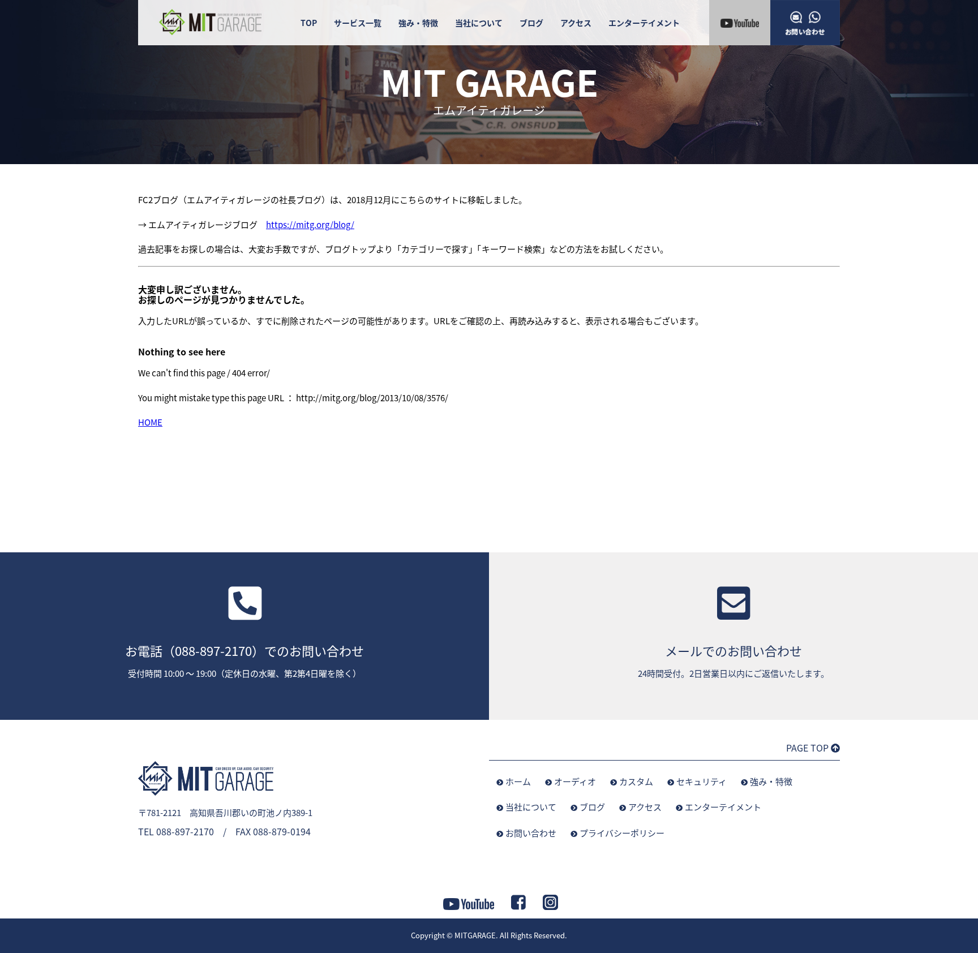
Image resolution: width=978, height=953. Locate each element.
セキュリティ (701, 781)
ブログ (531, 22)
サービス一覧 (357, 22)
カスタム (636, 781)
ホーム (518, 781)
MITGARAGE (475, 935)
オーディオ (575, 781)
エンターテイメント (644, 22)
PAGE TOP (808, 747)
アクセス (575, 22)
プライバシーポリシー (622, 833)
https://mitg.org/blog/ (310, 224)
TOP (309, 22)
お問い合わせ (530, 833)
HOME (150, 422)
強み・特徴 (418, 22)
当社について (479, 22)
